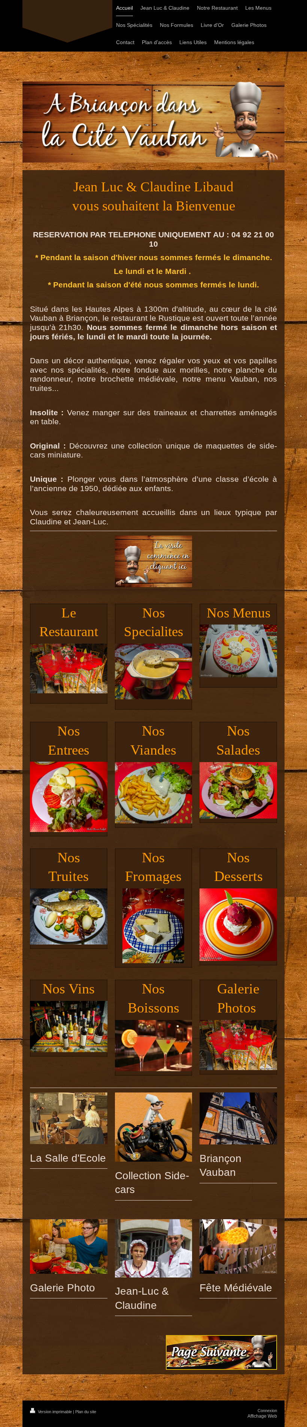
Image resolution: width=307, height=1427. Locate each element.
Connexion (267, 1410)
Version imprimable (55, 1411)
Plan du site (85, 1411)
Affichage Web (262, 1416)
